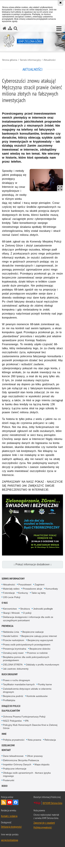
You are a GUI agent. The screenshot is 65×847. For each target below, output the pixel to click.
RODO (5, 786)
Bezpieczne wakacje (33, 632)
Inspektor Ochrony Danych (17, 764)
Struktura (25, 608)
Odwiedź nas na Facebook (15, 802)
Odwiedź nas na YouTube (9, 802)
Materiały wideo (11, 588)
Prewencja (7, 626)
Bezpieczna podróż (13, 696)
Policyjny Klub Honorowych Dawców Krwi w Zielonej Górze (30, 726)
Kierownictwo (10, 608)
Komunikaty (52, 588)
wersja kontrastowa (9, 840)
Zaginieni (39, 584)
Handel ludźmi (10, 636)
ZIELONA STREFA (12, 664)
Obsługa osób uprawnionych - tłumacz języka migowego (27, 774)
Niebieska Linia (11, 632)
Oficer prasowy (35, 756)
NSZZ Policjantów (12, 720)
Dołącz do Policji (11, 706)
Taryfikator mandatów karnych (19, 684)
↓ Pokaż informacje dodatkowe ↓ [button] (33, 564)
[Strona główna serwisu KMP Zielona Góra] (4, 28)
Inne (4, 734)
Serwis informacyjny (30, 60)
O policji (27, 613)
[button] (59, 28)
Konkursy (23, 593)
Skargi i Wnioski (11, 613)
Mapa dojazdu (42, 764)
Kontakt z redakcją (9, 816)
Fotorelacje (9, 593)
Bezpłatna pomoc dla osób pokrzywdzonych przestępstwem (26, 659)
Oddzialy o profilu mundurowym (42, 664)
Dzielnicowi (8, 745)
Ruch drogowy (10, 674)
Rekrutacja (50, 739)
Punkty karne (45, 684)
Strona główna (9, 60)
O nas (5, 603)
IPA (26, 720)
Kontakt (6, 750)
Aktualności (50, 60)
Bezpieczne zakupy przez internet (39, 636)
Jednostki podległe (43, 608)
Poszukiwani (24, 584)
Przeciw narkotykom (13, 640)
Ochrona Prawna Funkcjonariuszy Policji (24, 716)
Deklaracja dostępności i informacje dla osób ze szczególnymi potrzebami (28, 619)
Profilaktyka (9, 700)
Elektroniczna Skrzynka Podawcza (21, 760)
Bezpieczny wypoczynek (40, 640)
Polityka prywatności (13, 739)
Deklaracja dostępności (11, 826)
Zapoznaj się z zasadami (44, 822)
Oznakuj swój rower (13, 653)
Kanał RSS (3, 802)
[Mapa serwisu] (10, 28)
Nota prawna (34, 739)
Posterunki (8, 780)
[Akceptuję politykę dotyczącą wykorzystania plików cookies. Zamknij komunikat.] (60, 2)
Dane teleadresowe (13, 756)
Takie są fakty (38, 593)
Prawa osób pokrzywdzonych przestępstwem (26, 644)
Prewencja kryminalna (14, 648)
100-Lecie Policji (11, 597)
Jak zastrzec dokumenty (15, 668)
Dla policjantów (11, 710)
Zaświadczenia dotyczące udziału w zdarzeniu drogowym (27, 690)
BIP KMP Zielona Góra (52, 803)
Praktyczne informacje (14, 768)
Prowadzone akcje (32, 588)
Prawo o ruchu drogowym (16, 680)
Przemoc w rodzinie (37, 653)
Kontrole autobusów (37, 696)
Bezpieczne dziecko (40, 648)
